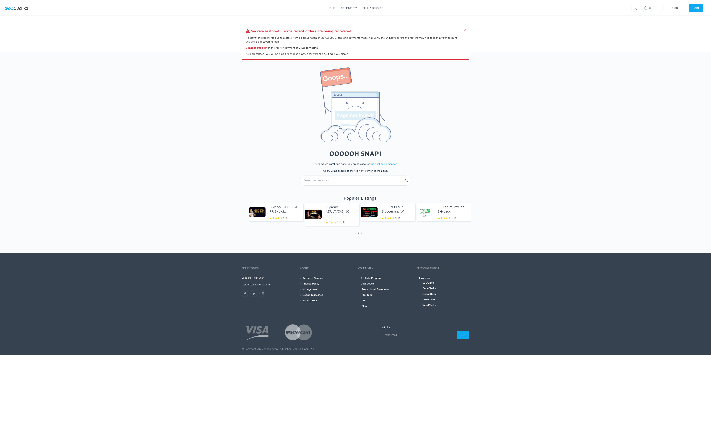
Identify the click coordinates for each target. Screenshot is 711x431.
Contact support (257, 47)
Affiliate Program (371, 278)
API (363, 300)
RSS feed (367, 294)
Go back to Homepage (384, 163)
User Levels (368, 283)
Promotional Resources (375, 289)
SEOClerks (429, 282)
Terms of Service (313, 278)
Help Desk (258, 277)
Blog (364, 305)
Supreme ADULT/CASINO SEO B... (337, 211)
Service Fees (310, 300)
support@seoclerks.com (256, 284)
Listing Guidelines (313, 294)
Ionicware (424, 278)
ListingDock (429, 293)
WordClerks (429, 305)
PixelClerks (429, 299)
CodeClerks (429, 288)
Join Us (385, 327)
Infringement (310, 289)
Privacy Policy (311, 283)
